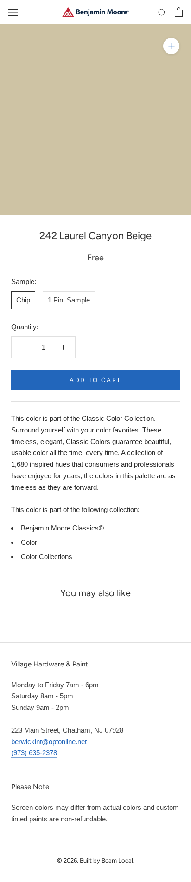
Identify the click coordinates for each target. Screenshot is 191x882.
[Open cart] (179, 12)
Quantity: (24, 327)
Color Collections (46, 557)
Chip (23, 300)
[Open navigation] (13, 12)
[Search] (162, 12)
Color (29, 542)
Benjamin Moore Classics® (62, 528)
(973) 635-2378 (34, 753)
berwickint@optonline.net (49, 742)
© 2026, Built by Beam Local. (95, 860)
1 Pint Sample (69, 300)
